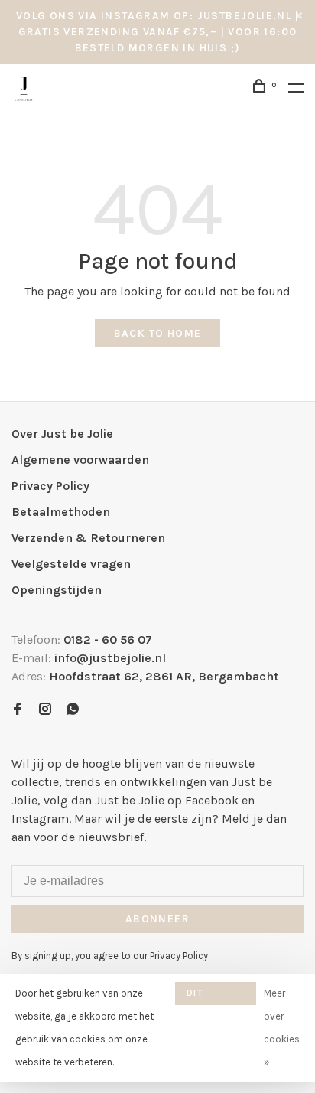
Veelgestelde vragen (71, 563)
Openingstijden (56, 589)
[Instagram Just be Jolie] (45, 710)
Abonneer (157, 918)
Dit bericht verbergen (216, 996)
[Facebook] (17, 710)
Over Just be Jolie (62, 433)
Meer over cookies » (282, 1027)
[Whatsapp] (73, 710)
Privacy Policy (50, 485)
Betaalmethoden (60, 511)
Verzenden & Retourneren (88, 537)
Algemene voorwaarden (80, 459)
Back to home (158, 333)
